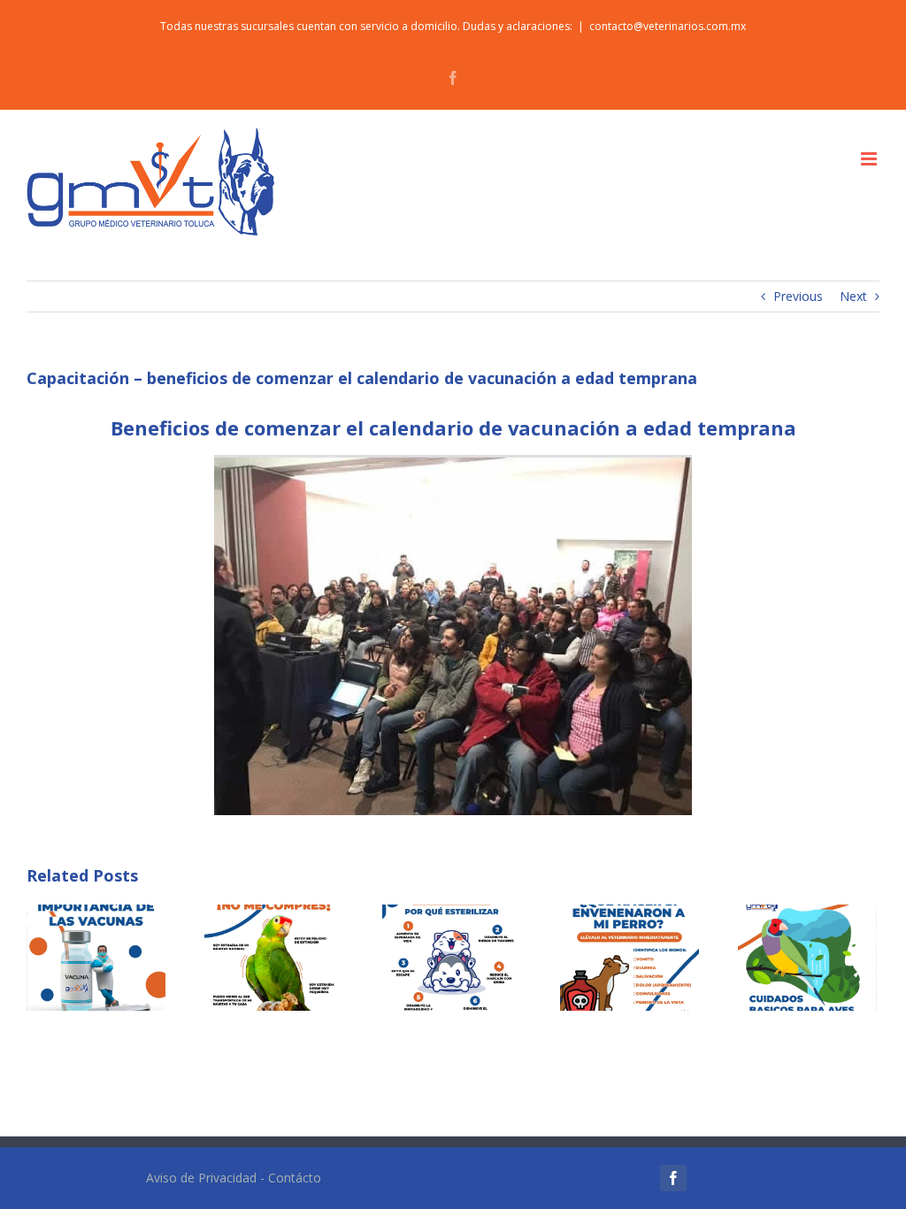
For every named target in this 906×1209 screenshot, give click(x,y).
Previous (798, 296)
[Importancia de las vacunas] (96, 956)
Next (853, 296)
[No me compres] (273, 956)
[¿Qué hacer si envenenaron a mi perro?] (629, 956)
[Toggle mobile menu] (870, 159)
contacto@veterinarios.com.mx (667, 26)
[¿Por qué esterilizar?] (451, 956)
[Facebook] (673, 1178)
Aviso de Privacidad (201, 1177)
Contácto (294, 1177)
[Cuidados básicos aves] (807, 956)
